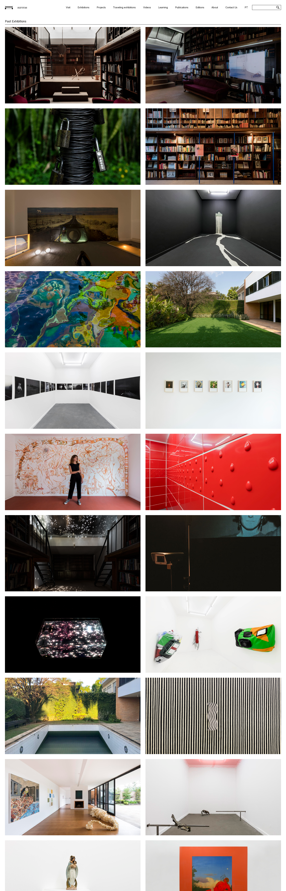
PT (246, 7)
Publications (181, 7)
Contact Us (231, 7)
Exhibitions (83, 7)
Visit (68, 7)
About (215, 7)
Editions (200, 7)
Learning (163, 7)
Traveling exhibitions (124, 7)
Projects (101, 7)
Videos (147, 7)
